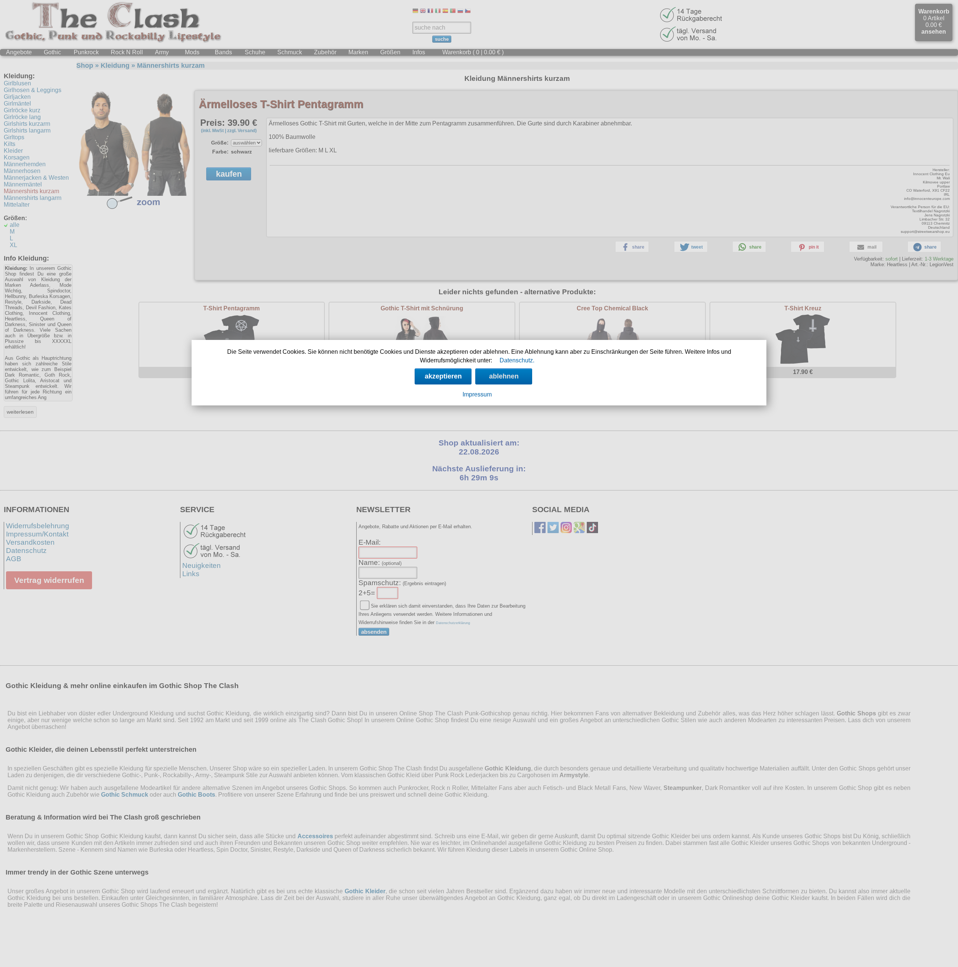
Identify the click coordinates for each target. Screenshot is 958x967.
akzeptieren (443, 376)
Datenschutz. (517, 360)
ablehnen (504, 376)
